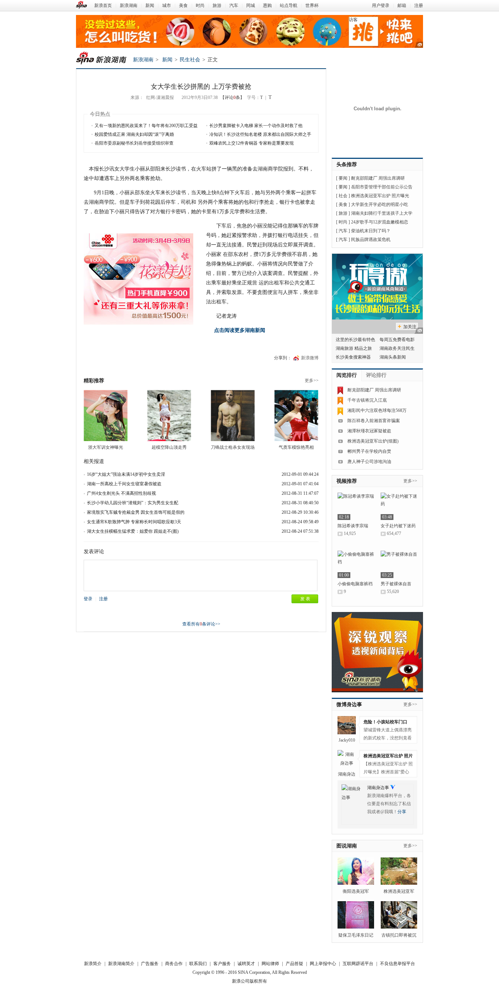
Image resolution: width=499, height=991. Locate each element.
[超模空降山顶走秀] (169, 415)
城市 (166, 5)
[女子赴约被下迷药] (399, 506)
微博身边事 (349, 704)
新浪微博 (310, 357)
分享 (401, 811)
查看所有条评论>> (201, 624)
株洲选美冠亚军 (399, 891)
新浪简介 (93, 963)
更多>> (312, 380)
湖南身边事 (378, 787)
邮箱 (401, 5)
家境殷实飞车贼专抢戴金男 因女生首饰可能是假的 (135, 512)
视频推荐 (346, 481)
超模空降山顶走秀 (169, 447)
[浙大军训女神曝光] (105, 415)
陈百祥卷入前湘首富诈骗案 (373, 420)
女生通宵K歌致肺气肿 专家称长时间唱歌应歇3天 (134, 521)
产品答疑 (294, 963)
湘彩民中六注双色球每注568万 (377, 410)
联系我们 (198, 963)
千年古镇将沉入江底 (367, 400)
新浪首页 (103, 5)
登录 (88, 598)
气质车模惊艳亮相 (296, 447)
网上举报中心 (323, 963)
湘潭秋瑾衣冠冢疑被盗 (369, 430)
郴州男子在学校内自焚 (369, 451)
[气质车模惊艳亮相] (296, 415)
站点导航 (288, 5)
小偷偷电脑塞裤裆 (355, 583)
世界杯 (312, 5)
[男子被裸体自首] (399, 564)
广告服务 (150, 963)
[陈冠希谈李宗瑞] (356, 506)
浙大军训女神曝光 (105, 447)
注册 (418, 5)
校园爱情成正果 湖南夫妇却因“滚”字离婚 (134, 134)
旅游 (217, 5)
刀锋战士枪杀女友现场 (233, 447)
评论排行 (376, 375)
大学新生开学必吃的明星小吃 (379, 204)
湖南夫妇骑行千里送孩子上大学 (381, 213)
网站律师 (270, 963)
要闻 (343, 178)
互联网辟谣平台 (358, 963)
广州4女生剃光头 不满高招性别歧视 (121, 493)
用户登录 (380, 5)
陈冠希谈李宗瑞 (353, 525)
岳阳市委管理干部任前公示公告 (381, 187)
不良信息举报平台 (397, 963)
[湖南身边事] (347, 759)
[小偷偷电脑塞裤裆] (356, 564)
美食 (183, 5)
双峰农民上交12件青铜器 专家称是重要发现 (251, 143)
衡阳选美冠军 (356, 891)
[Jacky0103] (347, 725)
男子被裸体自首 (396, 583)
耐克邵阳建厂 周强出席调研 (378, 178)
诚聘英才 (246, 963)
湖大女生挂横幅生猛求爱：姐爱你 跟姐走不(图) (133, 531)
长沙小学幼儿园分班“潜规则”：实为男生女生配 (132, 502)
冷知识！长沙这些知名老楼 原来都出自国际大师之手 (260, 134)
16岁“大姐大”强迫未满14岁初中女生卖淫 (126, 474)
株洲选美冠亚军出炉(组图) (373, 441)
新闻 (149, 5)
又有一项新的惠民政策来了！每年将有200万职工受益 (146, 125)
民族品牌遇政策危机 (371, 239)
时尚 (200, 5)
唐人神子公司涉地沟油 (369, 461)
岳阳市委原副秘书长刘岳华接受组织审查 (134, 143)
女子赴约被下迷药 (398, 525)
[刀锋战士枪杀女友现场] (233, 415)
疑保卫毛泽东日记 (355, 935)
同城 (250, 5)
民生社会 (190, 59)
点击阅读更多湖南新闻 (239, 330)
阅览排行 (346, 375)
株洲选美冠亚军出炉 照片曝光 (380, 195)
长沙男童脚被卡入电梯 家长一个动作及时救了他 (255, 125)
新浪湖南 (128, 5)
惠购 (267, 5)
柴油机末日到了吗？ (371, 230)
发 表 (305, 598)
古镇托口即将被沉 (398, 935)
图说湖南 (346, 846)
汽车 (233, 5)
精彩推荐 (94, 380)
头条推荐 (346, 164)
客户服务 (222, 963)
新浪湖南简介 (121, 963)
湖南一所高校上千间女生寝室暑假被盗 (124, 483)
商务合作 (174, 963)
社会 (343, 195)
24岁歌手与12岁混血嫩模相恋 (379, 222)
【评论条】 (232, 97)
